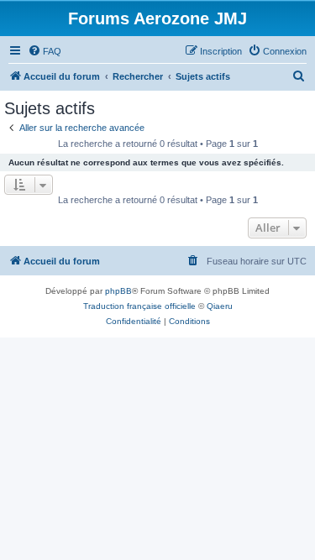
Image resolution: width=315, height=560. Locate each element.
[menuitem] (44, 51)
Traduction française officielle (139, 306)
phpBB (118, 291)
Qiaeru (220, 306)
